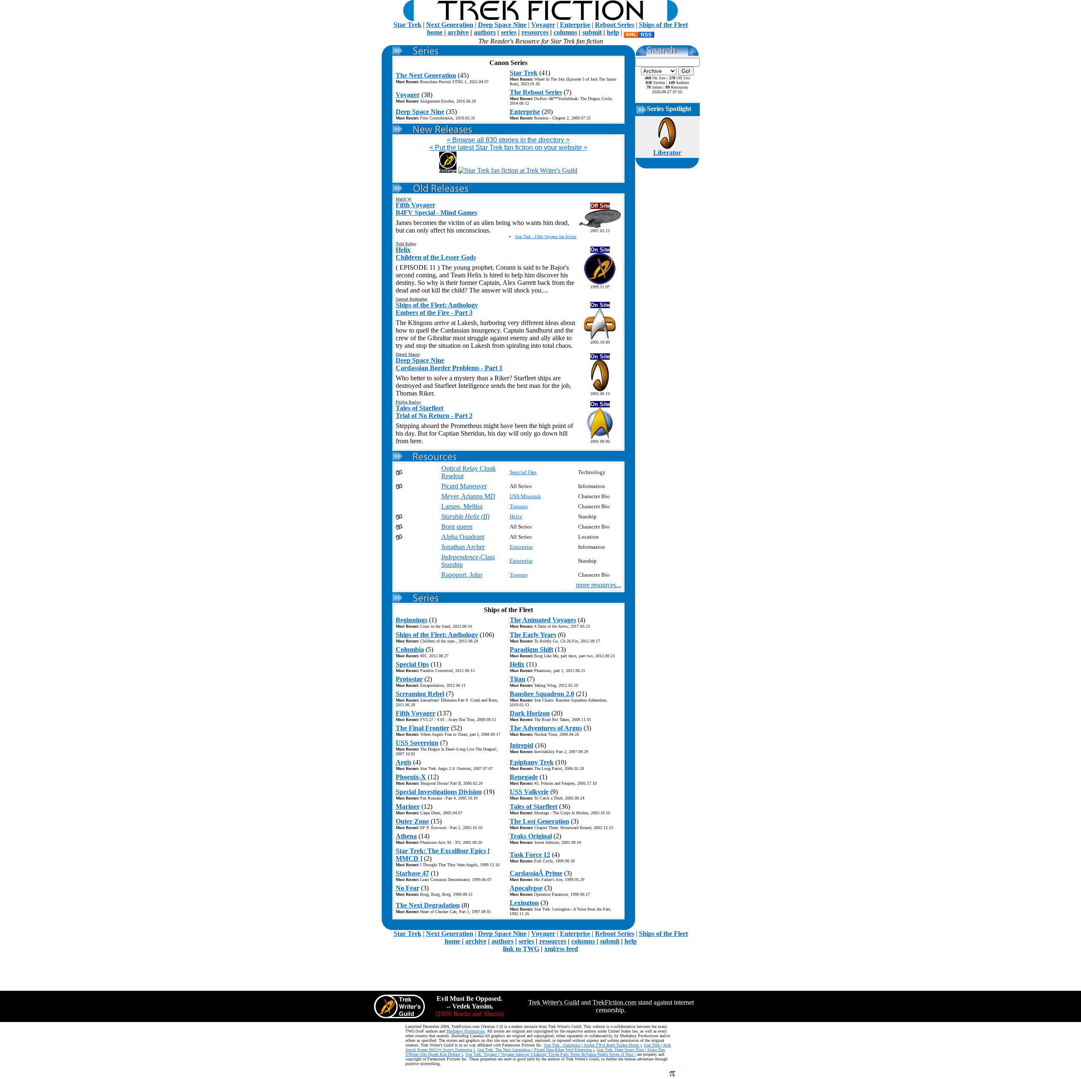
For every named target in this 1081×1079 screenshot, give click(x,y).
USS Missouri (525, 496)
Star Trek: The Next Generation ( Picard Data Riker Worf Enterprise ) (535, 1049)
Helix (516, 516)
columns (565, 32)
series (508, 32)
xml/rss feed (561, 948)
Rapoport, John (461, 574)
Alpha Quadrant (462, 536)
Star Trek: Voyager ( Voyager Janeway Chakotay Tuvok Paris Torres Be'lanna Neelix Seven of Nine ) (550, 1054)
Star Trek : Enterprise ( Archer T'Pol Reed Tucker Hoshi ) (592, 1045)
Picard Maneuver (464, 486)
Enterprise (521, 547)
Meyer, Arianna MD (468, 496)
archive (458, 32)
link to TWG (521, 948)
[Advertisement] (508, 177)
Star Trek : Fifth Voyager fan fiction (545, 236)
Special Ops (523, 472)
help (613, 32)
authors (485, 32)
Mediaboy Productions (465, 1031)
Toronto (519, 506)
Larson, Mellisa (462, 506)
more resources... (598, 584)
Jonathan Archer (463, 546)
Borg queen (457, 526)
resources (535, 32)
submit (592, 32)
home (435, 32)
